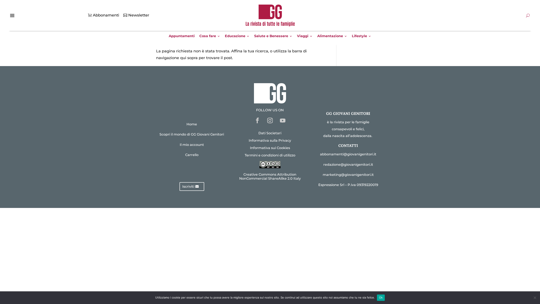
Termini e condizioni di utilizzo (270, 155)
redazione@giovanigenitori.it (348, 165)
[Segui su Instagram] (270, 120)
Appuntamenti (182, 36)
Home (191, 124)
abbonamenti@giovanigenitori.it (348, 154)
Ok (381, 297)
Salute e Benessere (271, 36)
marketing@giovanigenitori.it (348, 175)
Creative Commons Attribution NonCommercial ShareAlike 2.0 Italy (270, 176)
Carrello (191, 155)
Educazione (235, 36)
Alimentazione (330, 36)
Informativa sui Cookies (270, 148)
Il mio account (192, 145)
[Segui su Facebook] (257, 120)
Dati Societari (269, 133)
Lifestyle (359, 36)
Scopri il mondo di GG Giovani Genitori (191, 134)
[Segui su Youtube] (282, 120)
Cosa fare (207, 36)
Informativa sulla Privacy (270, 140)
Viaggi (302, 36)
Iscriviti (188, 187)
